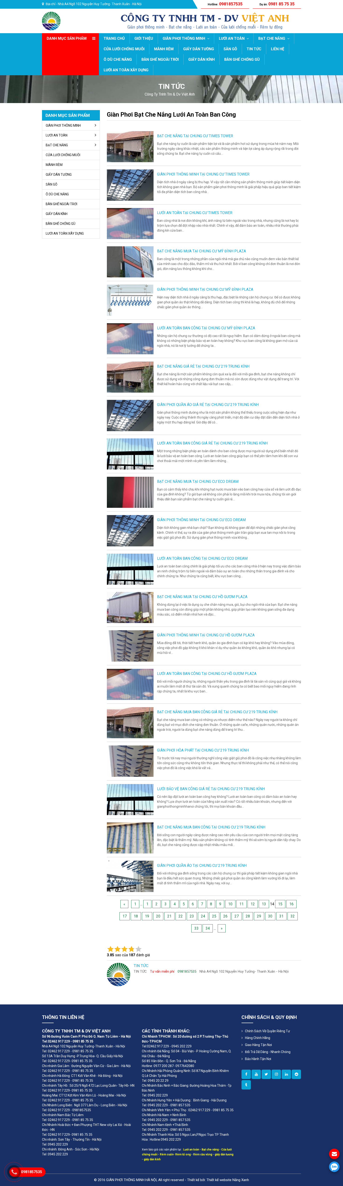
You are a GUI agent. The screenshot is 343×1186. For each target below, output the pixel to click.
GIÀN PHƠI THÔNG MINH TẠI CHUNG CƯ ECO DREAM (201, 520)
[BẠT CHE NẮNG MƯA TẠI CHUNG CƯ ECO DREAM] (130, 492)
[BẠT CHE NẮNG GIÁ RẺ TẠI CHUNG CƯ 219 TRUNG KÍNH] (130, 377)
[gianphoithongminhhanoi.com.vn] (246, 1074)
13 (264, 904)
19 (147, 916)
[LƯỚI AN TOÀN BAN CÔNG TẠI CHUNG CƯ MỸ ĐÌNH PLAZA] (130, 338)
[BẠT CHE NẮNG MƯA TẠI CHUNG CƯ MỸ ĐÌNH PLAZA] (130, 261)
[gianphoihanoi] (296, 1074)
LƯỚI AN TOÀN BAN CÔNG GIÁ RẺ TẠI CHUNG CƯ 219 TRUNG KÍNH (212, 443)
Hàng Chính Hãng (257, 1038)
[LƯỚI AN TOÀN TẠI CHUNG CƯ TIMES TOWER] (130, 223)
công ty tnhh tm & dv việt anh (170, 94)
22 (180, 916)
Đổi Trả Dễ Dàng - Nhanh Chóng (267, 1052)
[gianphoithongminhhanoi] (246, 1084)
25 (214, 916)
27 (236, 916)
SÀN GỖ (230, 49)
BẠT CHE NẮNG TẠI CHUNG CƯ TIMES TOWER (195, 136)
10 (230, 904)
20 (158, 916)
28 (248, 916)
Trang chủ (114, 38)
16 (291, 904)
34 (208, 928)
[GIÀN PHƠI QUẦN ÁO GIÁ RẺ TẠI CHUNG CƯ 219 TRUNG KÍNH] (130, 415)
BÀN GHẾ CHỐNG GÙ (242, 59)
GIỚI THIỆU (143, 38)
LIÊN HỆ (277, 49)
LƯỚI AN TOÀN (232, 38)
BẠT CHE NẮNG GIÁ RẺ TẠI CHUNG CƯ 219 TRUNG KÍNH (203, 366)
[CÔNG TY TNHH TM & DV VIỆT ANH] (51, 20)
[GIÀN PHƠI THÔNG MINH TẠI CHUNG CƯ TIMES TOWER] (130, 185)
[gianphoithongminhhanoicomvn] (286, 1074)
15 (280, 904)
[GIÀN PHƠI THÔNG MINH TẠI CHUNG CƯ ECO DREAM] (130, 530)
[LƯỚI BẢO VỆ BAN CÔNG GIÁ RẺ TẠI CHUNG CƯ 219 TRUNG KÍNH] (130, 799)
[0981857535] (334, 1166)
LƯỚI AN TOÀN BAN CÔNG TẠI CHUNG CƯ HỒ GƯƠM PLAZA (206, 673)
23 (192, 916)
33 (196, 928)
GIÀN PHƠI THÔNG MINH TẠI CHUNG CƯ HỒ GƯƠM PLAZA (206, 635)
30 (270, 916)
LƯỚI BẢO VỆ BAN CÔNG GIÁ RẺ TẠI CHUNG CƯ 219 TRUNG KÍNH (211, 789)
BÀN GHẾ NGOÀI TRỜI (160, 59)
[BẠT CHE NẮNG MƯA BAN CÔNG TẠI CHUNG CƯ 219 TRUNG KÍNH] (130, 837)
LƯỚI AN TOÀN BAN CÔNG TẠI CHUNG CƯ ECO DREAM (202, 558)
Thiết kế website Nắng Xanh (227, 1180)
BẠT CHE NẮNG (272, 38)
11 (241, 904)
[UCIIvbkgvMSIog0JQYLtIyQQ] (256, 1074)
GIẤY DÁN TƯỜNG (198, 49)
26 (225, 916)
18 (136, 916)
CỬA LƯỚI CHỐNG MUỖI (124, 49)
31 (281, 916)
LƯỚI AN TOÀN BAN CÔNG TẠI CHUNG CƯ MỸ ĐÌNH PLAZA (206, 328)
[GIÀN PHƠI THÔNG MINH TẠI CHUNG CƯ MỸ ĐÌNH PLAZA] (130, 300)
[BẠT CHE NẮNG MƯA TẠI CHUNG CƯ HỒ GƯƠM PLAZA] (130, 607)
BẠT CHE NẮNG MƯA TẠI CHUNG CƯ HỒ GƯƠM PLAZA (202, 597)
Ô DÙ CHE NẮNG (118, 59)
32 (292, 916)
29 (259, 916)
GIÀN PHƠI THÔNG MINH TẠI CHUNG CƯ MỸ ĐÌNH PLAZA (205, 289)
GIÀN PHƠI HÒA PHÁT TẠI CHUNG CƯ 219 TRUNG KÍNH (203, 750)
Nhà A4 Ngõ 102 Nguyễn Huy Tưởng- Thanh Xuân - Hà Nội (100, 4)
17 (124, 916)
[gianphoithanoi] (266, 1074)
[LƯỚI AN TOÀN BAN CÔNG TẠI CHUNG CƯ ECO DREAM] (130, 569)
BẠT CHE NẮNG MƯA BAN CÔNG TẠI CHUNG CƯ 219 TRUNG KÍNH (211, 827)
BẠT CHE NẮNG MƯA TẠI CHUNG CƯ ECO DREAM (197, 481)
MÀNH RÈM (164, 49)
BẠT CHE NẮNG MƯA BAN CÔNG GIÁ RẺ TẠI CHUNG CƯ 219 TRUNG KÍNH (217, 712)
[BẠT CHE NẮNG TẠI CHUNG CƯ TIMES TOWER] (130, 146)
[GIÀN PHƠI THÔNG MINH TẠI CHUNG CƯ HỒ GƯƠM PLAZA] (130, 645)
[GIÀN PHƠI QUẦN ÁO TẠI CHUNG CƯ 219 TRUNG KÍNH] (130, 876)
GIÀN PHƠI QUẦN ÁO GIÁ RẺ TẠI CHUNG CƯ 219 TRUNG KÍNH (208, 404)
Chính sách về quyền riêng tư (267, 1031)
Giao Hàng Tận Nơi (258, 1045)
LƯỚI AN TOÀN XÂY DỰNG (126, 70)
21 (169, 916)
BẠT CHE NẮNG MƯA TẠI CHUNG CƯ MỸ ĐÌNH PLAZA (201, 251)
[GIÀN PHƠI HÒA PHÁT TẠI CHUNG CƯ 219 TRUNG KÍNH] (130, 761)
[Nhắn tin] (334, 1154)
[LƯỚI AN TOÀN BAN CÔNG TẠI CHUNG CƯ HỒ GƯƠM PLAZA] (130, 684)
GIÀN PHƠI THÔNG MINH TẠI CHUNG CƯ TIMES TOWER (203, 174)
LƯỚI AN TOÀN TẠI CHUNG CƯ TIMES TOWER (194, 213)
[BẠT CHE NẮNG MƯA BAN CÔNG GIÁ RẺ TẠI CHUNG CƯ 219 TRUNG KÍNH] (130, 722)
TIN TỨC (254, 49)
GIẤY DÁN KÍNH (201, 59)
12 (253, 904)
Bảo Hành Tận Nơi (258, 1059)
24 (203, 916)
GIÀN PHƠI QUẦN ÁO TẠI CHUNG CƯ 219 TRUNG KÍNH (202, 865)
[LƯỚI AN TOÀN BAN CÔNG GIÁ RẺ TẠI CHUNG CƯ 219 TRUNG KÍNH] (130, 453)
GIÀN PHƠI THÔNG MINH (184, 38)
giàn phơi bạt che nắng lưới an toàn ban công (171, 114)
